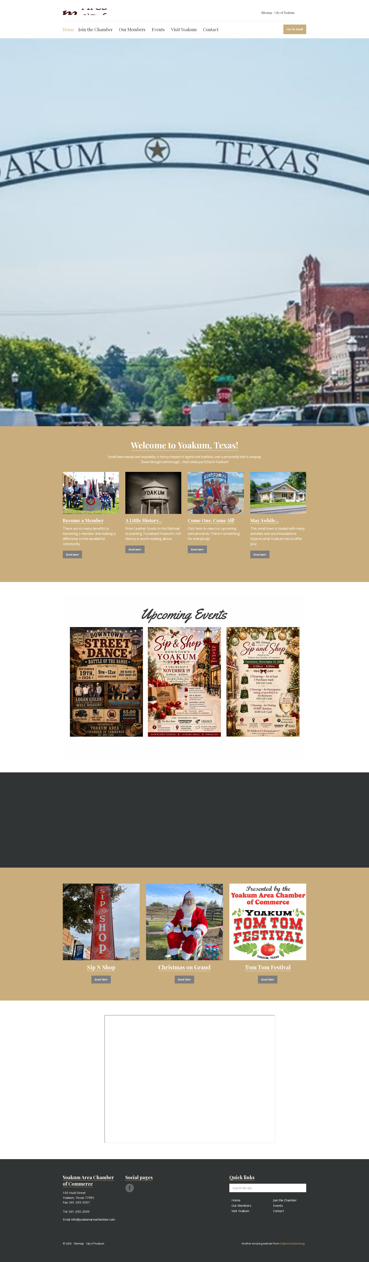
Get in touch (295, 29)
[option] (184, 290)
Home (68, 29)
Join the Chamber (95, 29)
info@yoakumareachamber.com (93, 1219)
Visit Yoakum (184, 29)
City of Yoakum (284, 13)
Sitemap (266, 13)
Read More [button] (101, 979)
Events (158, 29)
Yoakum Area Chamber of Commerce (85, 12)
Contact (210, 29)
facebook (129, 1188)
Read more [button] (72, 554)
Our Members (132, 29)
